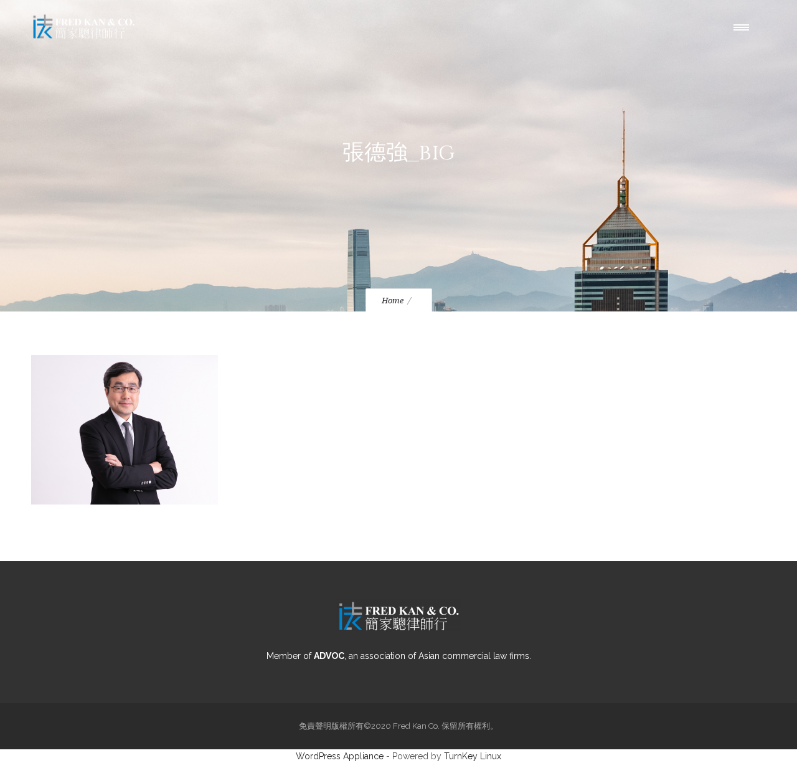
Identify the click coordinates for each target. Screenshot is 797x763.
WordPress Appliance (340, 756)
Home (392, 300)
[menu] (744, 26)
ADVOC (329, 656)
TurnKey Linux (472, 756)
